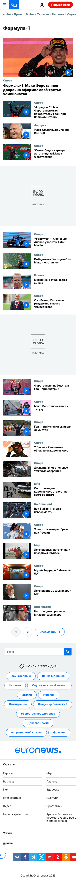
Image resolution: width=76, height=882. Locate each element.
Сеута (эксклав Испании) (49, 685)
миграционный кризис (26, 732)
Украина (48, 694)
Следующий (48, 631)
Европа (8, 773)
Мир (37, 483)
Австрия (40, 125)
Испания (58, 14)
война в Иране (13, 14)
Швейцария (42, 606)
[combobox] (38, 651)
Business (8, 781)
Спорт (7, 80)
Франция (59, 732)
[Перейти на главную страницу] (14, 4)
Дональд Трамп (38, 723)
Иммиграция (18, 704)
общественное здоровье (38, 713)
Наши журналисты (15, 814)
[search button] (68, 651)
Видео (7, 806)
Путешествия (12, 797)
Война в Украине (37, 14)
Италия (39, 275)
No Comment (43, 504)
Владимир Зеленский (52, 704)
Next (6, 789)
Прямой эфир (60, 4)
